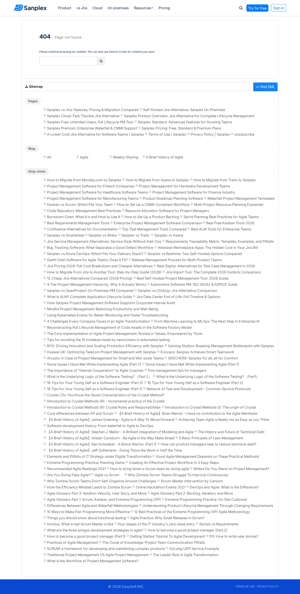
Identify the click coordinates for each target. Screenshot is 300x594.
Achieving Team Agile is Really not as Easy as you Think (224, 419)
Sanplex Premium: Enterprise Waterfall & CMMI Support (92, 128)
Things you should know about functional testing (86, 518)
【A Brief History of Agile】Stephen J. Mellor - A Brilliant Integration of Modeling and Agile (120, 432)
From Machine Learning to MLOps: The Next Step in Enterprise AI (207, 321)
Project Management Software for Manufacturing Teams (92, 198)
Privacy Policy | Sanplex (210, 134)
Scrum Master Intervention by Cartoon (192, 481)
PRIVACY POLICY (267, 586)
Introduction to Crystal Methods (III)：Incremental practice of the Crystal (105, 401)
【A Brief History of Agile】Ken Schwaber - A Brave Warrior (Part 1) (101, 444)
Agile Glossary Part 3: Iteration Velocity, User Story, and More (96, 493)
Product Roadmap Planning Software (173, 198)
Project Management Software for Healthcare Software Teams (97, 192)
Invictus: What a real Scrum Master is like (80, 524)
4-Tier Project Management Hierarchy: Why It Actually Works (96, 284)
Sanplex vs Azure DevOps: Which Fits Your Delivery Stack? (95, 253)
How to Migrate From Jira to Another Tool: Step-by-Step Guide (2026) (104, 272)
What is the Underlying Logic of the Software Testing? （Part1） (208, 376)
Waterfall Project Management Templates (241, 198)
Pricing (164, 8)
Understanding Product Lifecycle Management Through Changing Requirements (208, 505)
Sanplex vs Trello (135, 235)
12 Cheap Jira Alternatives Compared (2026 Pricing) (89, 278)
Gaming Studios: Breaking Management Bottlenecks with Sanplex (221, 346)
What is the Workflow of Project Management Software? (92, 561)
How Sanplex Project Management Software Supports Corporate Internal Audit (111, 303)
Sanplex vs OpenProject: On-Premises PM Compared (90, 290)
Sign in (278, 8)
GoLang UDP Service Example (194, 548)
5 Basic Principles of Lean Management (211, 438)
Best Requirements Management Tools (78, 223)
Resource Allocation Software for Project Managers (167, 210)
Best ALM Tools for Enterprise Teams (221, 229)
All (49, 157)
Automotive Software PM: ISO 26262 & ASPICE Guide (193, 284)
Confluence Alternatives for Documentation (82, 229)
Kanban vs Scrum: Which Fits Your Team (80, 204)
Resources (142, 8)
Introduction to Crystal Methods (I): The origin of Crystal (210, 407)
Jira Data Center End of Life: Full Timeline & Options (178, 296)
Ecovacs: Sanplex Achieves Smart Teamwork (197, 352)
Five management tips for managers (177, 370)
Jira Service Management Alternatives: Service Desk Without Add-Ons (104, 241)
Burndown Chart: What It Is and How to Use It (83, 217)
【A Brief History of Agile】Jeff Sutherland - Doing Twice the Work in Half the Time (114, 450)
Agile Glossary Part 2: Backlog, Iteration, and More (192, 493)
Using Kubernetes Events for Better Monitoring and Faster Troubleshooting (107, 315)
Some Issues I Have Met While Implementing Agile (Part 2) (94, 364)
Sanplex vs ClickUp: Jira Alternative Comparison (177, 290)
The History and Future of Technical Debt (231, 432)
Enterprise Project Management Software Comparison (158, 223)
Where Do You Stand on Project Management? (231, 469)
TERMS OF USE (245, 586)
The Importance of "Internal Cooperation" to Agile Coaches (95, 370)
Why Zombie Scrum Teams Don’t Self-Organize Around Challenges (101, 481)
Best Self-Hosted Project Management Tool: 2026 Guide (182, 278)
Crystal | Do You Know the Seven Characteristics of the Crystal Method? (105, 395)
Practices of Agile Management (72, 542)
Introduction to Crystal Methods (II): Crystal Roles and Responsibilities (104, 407)
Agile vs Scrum (107, 475)
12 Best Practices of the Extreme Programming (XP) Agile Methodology (192, 512)
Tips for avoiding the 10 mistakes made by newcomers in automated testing (108, 339)
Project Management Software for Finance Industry (193, 192)
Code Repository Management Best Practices (84, 210)
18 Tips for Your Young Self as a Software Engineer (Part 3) (95, 382)
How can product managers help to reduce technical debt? (208, 444)
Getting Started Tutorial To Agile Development (167, 536)
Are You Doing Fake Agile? (68, 475)
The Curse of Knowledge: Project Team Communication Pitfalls (153, 542)
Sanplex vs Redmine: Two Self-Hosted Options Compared (194, 253)
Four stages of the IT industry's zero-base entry (156, 524)
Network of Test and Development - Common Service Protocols (198, 389)
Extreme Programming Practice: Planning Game (86, 462)
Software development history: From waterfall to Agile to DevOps (100, 426)
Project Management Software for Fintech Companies (90, 186)
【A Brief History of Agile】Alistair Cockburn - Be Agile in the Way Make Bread (111, 438)
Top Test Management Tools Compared (154, 229)
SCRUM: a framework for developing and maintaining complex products (106, 548)
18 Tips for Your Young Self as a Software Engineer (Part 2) (195, 382)
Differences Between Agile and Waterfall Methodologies (92, 505)
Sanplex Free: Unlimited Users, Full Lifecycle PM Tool (90, 122)
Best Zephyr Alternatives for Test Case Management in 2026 (206, 266)
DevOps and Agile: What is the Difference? (224, 487)
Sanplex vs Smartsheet (65, 235)
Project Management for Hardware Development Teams (184, 186)
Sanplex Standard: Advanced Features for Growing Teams (185, 122)
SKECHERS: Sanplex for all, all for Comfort (203, 358)
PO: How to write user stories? (233, 536)
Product (64, 8)
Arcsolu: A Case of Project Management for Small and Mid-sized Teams (105, 358)
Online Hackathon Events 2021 (160, 487)
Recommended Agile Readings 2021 (76, 469)
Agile (84, 157)
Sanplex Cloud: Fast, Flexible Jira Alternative (83, 116)
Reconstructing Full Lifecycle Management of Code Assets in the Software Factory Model (119, 327)
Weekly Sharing (125, 157)
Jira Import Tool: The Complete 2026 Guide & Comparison (213, 272)
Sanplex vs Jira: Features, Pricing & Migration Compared (93, 110)
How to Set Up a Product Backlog (152, 217)
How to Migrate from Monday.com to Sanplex (84, 180)
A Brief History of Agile (164, 157)
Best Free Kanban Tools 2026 (230, 223)
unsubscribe (244, 134)
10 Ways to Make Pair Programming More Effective (88, 512)
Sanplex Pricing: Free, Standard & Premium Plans (181, 128)
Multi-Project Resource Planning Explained (228, 204)
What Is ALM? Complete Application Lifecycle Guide (89, 296)
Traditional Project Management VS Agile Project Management (97, 555)
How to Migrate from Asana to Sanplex (157, 180)
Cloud (97, 8)
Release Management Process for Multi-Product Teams (177, 260)
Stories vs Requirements (219, 524)
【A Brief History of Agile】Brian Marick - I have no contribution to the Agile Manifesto (188, 413)
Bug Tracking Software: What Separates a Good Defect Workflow (100, 247)
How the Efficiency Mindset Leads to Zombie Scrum (89, 487)
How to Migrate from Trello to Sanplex (224, 180)
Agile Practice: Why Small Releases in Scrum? (167, 518)
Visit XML (267, 86)
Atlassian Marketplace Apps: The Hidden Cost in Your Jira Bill (208, 247)
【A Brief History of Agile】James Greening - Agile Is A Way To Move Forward (110, 419)
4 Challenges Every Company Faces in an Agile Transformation (98, 321)
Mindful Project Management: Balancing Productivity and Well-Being (102, 309)
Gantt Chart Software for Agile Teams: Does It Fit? (87, 260)
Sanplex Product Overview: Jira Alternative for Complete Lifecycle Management (189, 116)
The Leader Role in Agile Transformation (185, 555)
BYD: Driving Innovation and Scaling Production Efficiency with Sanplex (105, 346)
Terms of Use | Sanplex (167, 134)
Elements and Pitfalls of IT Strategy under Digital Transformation (99, 456)
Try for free (257, 8)
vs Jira (81, 8)
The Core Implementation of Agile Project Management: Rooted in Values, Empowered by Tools (124, 333)
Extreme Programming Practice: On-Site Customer (206, 499)
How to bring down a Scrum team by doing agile (149, 469)
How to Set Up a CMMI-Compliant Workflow (153, 204)
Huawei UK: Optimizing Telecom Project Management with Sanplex (101, 352)
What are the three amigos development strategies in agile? (95, 530)
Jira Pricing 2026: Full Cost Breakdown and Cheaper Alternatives (100, 266)
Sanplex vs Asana (168, 235)
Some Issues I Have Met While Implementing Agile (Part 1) (192, 364)
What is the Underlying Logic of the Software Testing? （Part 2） (99, 376)
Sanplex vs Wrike (103, 235)
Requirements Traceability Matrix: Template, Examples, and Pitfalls (220, 241)
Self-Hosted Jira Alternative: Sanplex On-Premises (184, 110)
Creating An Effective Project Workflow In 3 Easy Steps (174, 462)
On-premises (118, 8)
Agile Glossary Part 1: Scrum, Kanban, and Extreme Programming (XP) (104, 499)
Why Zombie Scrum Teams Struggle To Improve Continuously (178, 475)
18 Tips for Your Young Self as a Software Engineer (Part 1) (94, 389)
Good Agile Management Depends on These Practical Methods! (207, 456)
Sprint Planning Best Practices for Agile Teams (221, 217)
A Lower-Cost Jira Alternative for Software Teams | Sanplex (95, 134)
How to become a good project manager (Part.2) (188, 530)
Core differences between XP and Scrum (80, 413)
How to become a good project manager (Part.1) (86, 536)
